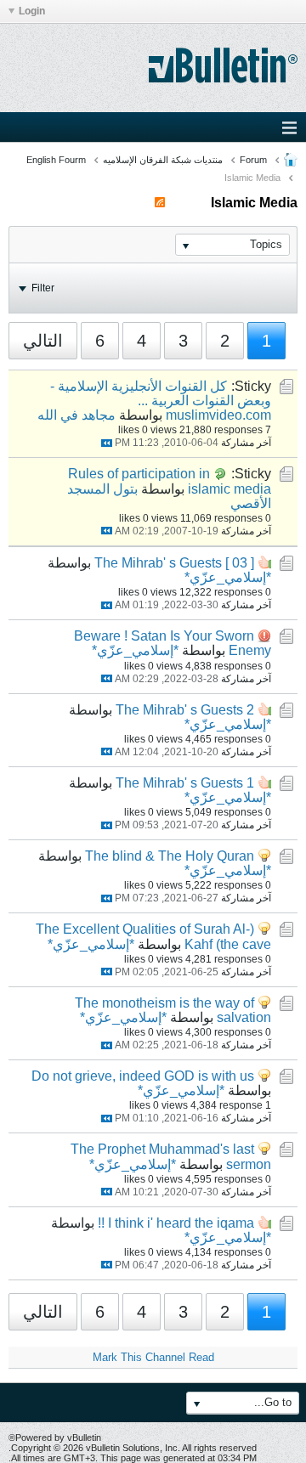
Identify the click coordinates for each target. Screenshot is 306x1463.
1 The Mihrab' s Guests (185, 783)
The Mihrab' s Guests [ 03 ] (174, 563)
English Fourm (56, 160)
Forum (253, 160)
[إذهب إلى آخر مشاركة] (106, 443)
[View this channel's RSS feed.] (160, 202)
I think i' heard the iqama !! (176, 1223)
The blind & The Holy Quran (169, 856)
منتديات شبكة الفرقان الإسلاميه (163, 160)
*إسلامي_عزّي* (227, 577)
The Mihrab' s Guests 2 (185, 710)
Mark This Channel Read (153, 1357)
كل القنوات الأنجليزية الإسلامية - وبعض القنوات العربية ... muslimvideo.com (160, 400)
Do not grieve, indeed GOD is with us (142, 1076)
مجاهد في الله (76, 415)
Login (32, 11)
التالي (43, 340)
